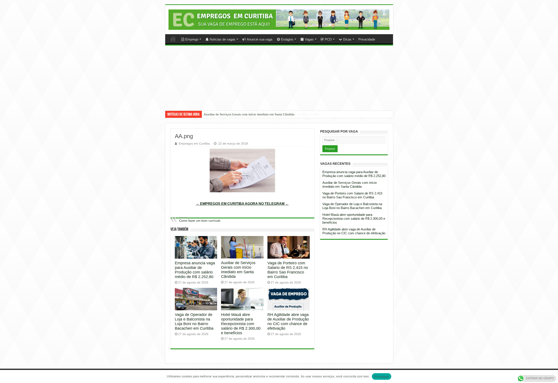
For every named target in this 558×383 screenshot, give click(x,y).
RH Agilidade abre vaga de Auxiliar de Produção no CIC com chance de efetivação (288, 321)
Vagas (309, 39)
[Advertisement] (279, 81)
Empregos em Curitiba (194, 143)
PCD (328, 39)
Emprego (191, 39)
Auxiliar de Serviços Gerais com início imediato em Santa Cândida (249, 114)
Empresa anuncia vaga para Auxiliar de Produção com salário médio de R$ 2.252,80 (195, 270)
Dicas (347, 39)
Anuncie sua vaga (259, 39)
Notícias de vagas (222, 39)
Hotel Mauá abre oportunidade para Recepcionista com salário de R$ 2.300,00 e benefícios (240, 323)
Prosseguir (381, 376)
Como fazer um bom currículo (199, 219)
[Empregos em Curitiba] (279, 19)
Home (173, 38)
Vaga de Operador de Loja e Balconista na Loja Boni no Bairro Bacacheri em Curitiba (194, 321)
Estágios (287, 39)
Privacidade (366, 39)
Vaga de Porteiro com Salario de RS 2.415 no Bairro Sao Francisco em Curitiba (287, 270)
